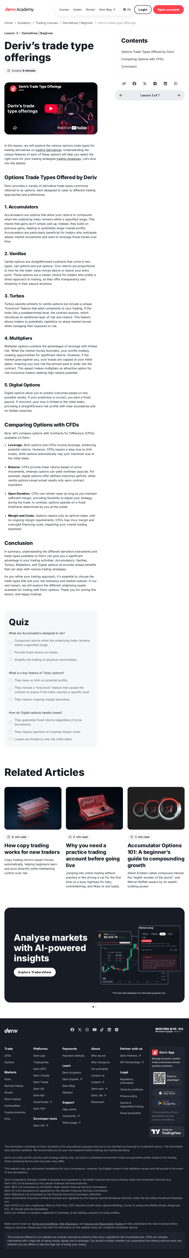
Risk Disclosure (69, 1223)
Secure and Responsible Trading (104, 1223)
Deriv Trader (40, 1082)
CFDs (7, 1055)
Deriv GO (38, 1088)
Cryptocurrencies (14, 1112)
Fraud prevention (130, 1113)
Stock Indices (12, 1099)
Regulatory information (127, 1081)
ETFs (7, 1118)
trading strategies (69, 159)
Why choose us (100, 1062)
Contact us (97, 1075)
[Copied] (124, 83)
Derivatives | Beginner (78, 23)
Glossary (67, 1092)
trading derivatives (48, 150)
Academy (24, 23)
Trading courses (46, 23)
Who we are (98, 1055)
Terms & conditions (131, 1089)
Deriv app (39, 1055)
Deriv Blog (68, 1085)
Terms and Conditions (45, 1223)
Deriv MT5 (39, 1068)
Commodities (12, 1105)
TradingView (41, 1062)
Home (8, 23)
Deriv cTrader (41, 1075)
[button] (127, 9)
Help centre (69, 1109)
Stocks (8, 1092)
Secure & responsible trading (131, 1104)
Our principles (99, 1068)
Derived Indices (13, 1085)
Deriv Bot (38, 1095)
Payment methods (73, 1055)
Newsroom (97, 1101)
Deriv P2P (39, 1108)
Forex (7, 1079)
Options (9, 1062)
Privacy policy (128, 1096)
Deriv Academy (71, 1072)
